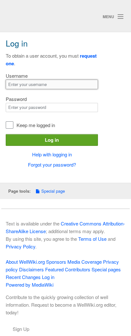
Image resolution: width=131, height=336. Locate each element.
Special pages (106, 269)
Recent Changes (23, 277)
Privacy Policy (20, 246)
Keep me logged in (36, 125)
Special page (53, 191)
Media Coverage (84, 261)
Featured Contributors (67, 269)
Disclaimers (31, 269)
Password (16, 99)
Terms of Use (92, 238)
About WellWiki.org (25, 261)
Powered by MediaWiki (29, 284)
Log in (52, 139)
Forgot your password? (52, 164)
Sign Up (21, 328)
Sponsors (56, 261)
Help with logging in (52, 154)
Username (17, 75)
